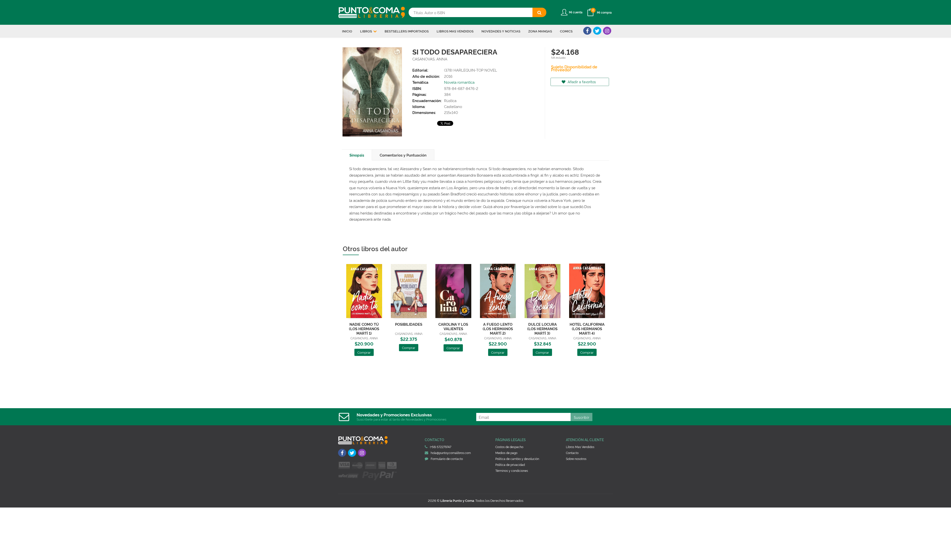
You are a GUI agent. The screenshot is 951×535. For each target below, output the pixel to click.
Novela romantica (459, 82)
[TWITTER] (597, 31)
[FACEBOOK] (587, 31)
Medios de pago (506, 453)
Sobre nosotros (576, 458)
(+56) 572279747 (440, 447)
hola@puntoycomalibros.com (451, 453)
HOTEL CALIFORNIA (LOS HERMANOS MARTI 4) (587, 328)
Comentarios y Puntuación (403, 155)
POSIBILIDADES (408, 324)
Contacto (572, 453)
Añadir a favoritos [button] (581, 81)
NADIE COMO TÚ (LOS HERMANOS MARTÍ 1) (364, 328)
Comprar (364, 352)
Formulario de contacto (447, 458)
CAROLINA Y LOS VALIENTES (453, 326)
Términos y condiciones (511, 470)
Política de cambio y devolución (517, 458)
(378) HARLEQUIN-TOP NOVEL (470, 70)
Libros (366, 31)
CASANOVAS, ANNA (429, 58)
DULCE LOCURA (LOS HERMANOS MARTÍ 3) (542, 328)
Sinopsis (356, 155)
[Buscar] (539, 12)
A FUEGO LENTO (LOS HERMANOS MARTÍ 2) (498, 328)
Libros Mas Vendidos (580, 447)
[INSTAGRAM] (607, 31)
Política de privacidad (510, 464)
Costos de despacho (509, 447)
